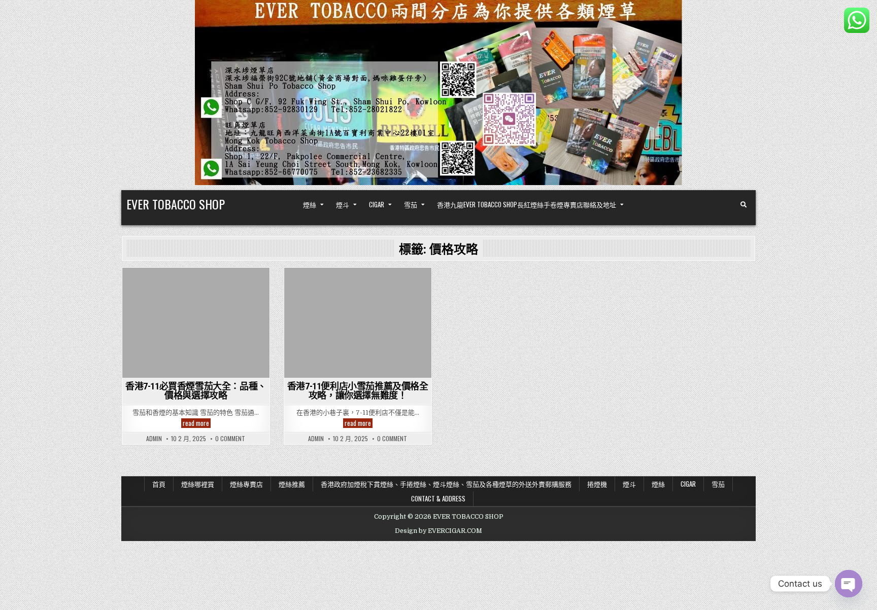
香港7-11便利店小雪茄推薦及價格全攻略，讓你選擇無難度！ (357, 391)
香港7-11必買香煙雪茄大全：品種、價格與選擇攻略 (195, 391)
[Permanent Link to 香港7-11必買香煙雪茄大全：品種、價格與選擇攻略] (195, 323)
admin (154, 439)
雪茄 (410, 204)
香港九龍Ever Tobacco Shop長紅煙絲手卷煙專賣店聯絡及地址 (526, 204)
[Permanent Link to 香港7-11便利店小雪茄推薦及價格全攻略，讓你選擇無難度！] (357, 323)
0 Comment (230, 439)
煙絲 (309, 204)
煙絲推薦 (292, 484)
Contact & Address (438, 498)
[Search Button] (743, 204)
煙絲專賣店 (246, 484)
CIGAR (376, 204)
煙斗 (342, 204)
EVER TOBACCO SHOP (175, 204)
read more (197, 423)
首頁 (158, 484)
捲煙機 (597, 484)
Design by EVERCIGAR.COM (438, 530)
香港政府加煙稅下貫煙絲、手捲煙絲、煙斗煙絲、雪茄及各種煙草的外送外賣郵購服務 (446, 484)
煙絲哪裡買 (197, 484)
